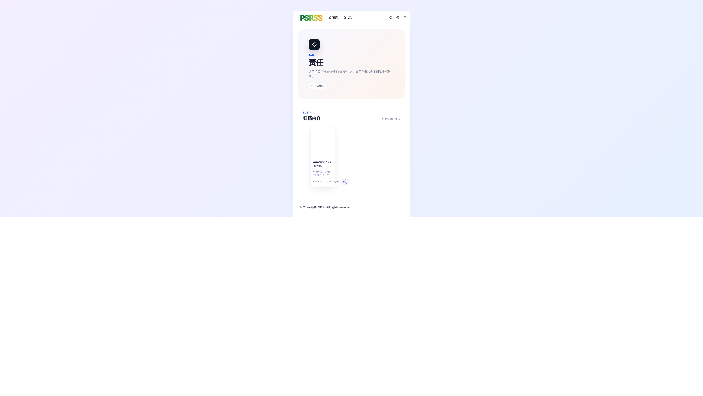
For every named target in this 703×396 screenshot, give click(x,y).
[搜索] (391, 17)
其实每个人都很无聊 (322, 164)
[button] (404, 17)
